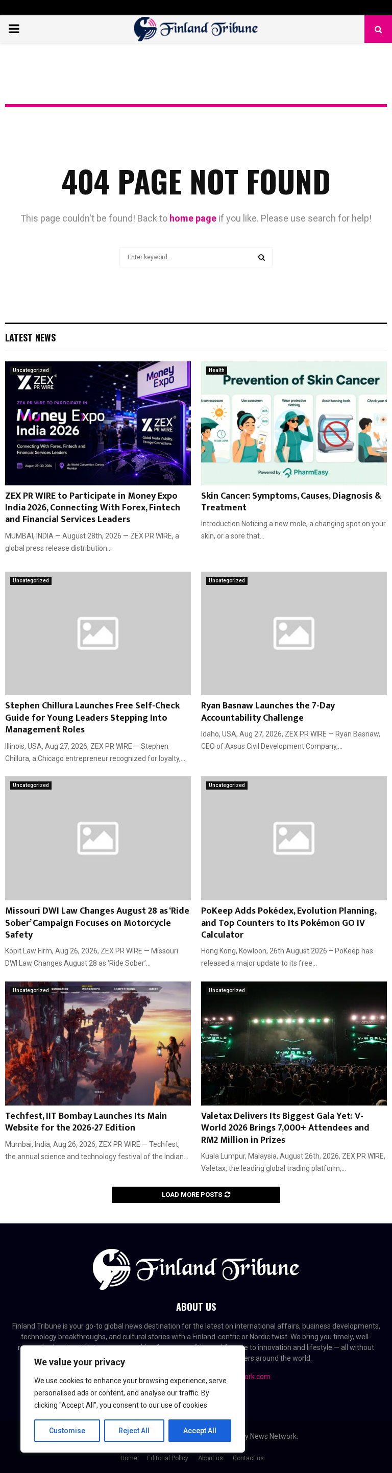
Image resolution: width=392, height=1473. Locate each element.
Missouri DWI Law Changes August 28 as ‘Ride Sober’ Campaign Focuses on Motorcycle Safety (97, 923)
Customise (67, 1431)
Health (217, 370)
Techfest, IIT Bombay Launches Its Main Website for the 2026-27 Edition (86, 1122)
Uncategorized (31, 370)
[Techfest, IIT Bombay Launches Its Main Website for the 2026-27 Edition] (98, 1043)
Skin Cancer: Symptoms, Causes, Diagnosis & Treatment (291, 501)
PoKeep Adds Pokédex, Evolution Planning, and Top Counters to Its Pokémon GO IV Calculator (288, 923)
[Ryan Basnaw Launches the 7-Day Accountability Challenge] (294, 634)
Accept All (199, 1431)
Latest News (30, 337)
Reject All (134, 1431)
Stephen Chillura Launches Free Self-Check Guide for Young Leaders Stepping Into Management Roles (92, 718)
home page (192, 218)
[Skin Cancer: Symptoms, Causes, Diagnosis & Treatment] (294, 423)
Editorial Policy (167, 1458)
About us (210, 1458)
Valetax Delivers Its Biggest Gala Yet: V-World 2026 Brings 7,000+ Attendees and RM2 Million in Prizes (285, 1128)
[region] (132, 1399)
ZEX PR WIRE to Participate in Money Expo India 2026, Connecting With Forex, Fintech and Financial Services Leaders (92, 508)
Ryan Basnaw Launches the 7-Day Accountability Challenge (268, 711)
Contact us (248, 1458)
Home (128, 1458)
